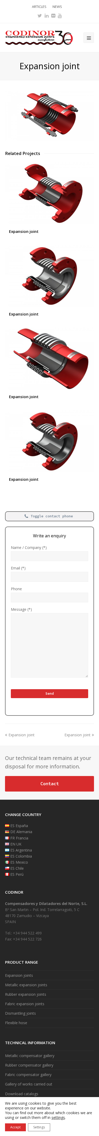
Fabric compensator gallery (28, 1074)
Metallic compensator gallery (29, 1055)
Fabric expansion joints (24, 1003)
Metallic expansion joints (26, 984)
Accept (15, 1127)
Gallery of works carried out (28, 1084)
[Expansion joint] (49, 139)
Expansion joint (24, 231)
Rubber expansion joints (25, 994)
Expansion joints (19, 975)
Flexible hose (16, 1022)
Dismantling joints (20, 1013)
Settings (39, 1127)
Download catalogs (21, 1093)
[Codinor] (39, 37)
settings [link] (58, 1117)
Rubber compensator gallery (29, 1065)
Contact (49, 784)
